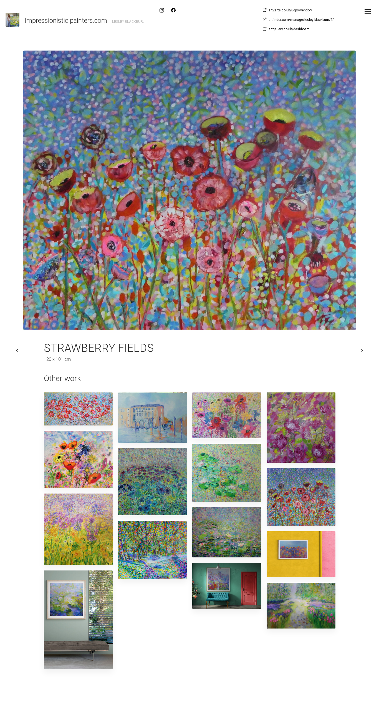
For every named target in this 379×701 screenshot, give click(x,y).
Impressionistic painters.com (65, 20)
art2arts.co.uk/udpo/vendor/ (290, 10)
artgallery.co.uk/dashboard (289, 29)
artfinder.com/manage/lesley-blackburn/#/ (301, 20)
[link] (12, 20)
